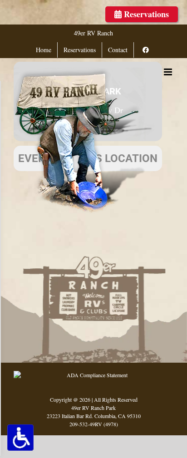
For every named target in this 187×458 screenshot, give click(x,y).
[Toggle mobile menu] (168, 72)
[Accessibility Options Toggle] (20, 437)
